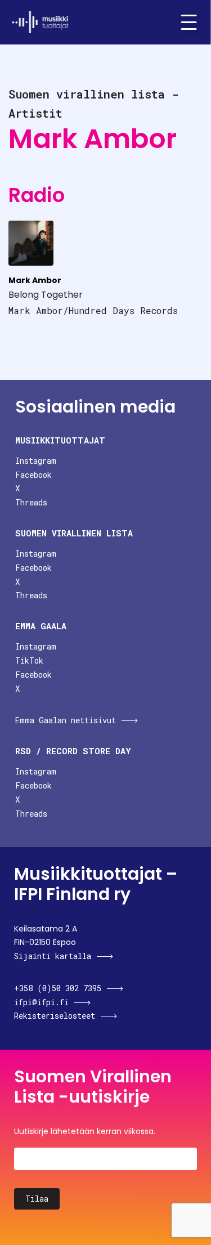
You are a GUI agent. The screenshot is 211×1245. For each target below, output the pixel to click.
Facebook (33, 474)
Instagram (35, 460)
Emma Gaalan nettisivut (65, 720)
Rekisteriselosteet (54, 1015)
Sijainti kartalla (52, 956)
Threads (31, 502)
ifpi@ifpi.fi (41, 1002)
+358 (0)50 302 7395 (57, 988)
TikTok (29, 660)
